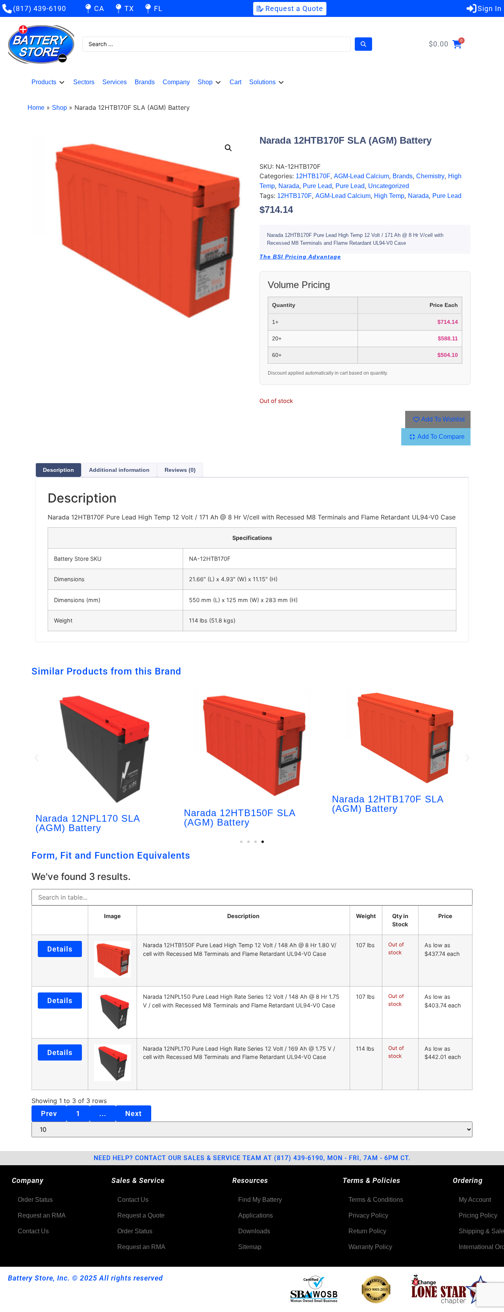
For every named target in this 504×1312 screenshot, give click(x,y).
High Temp (389, 195)
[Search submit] (363, 44)
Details (59, 949)
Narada (288, 186)
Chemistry (430, 176)
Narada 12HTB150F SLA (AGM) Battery (239, 818)
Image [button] (112, 916)
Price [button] (445, 916)
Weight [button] (366, 916)
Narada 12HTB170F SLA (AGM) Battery (387, 804)
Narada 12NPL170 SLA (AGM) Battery (87, 823)
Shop (59, 107)
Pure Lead (317, 186)
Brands (403, 176)
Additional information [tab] (119, 470)
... (102, 1113)
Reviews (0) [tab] (180, 470)
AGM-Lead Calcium (361, 176)
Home (36, 107)
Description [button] (243, 916)
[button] (48, 82)
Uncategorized (388, 186)
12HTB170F (313, 176)
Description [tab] (58, 470)
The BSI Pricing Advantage (300, 256)
